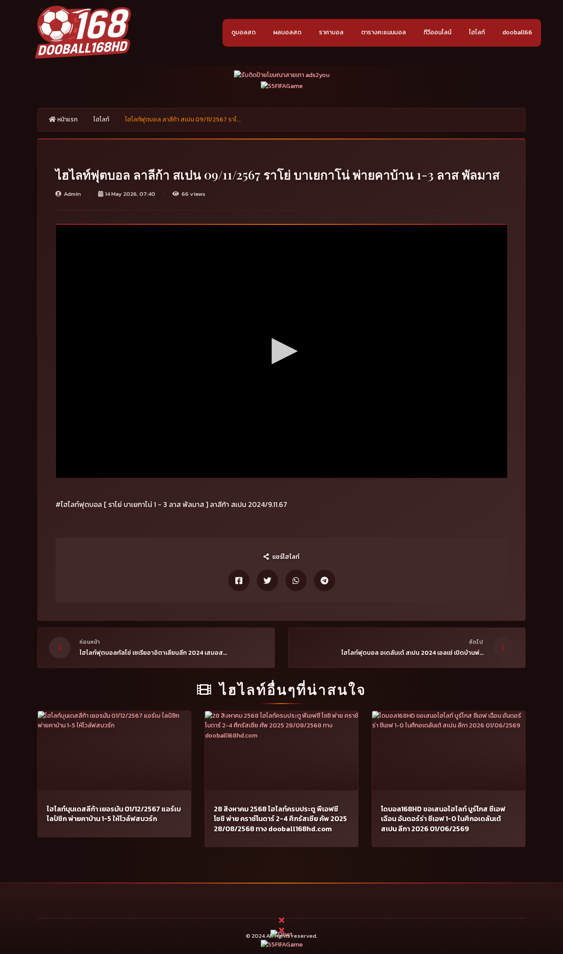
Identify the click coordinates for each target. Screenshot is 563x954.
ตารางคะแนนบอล (383, 32)
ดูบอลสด (243, 32)
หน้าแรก (66, 119)
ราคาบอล (331, 32)
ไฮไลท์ (477, 32)
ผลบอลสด (287, 32)
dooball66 (517, 32)
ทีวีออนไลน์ (437, 32)
